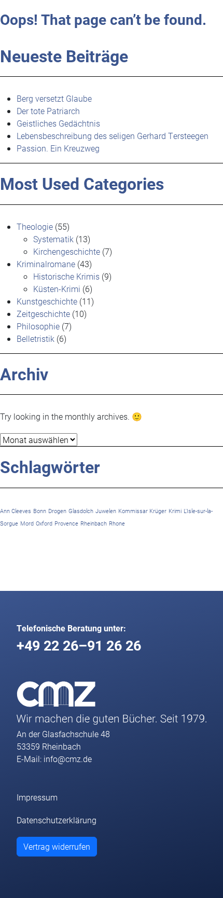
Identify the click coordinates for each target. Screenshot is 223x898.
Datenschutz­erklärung (56, 819)
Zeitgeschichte (43, 313)
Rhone (117, 523)
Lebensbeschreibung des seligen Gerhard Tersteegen (112, 135)
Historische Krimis (66, 276)
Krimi (175, 511)
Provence (66, 523)
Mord (27, 523)
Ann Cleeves (15, 511)
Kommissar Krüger (142, 511)
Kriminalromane (46, 263)
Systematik (53, 238)
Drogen (57, 511)
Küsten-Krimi (56, 288)
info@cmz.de (68, 758)
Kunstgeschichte (47, 301)
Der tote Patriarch (48, 110)
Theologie (35, 226)
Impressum (37, 797)
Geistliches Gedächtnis (58, 123)
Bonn (39, 511)
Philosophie (38, 326)
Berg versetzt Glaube (54, 98)
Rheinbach (93, 523)
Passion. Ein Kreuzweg (58, 148)
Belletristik (35, 338)
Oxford (44, 523)
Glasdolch (80, 511)
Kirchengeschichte (66, 251)
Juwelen (105, 511)
